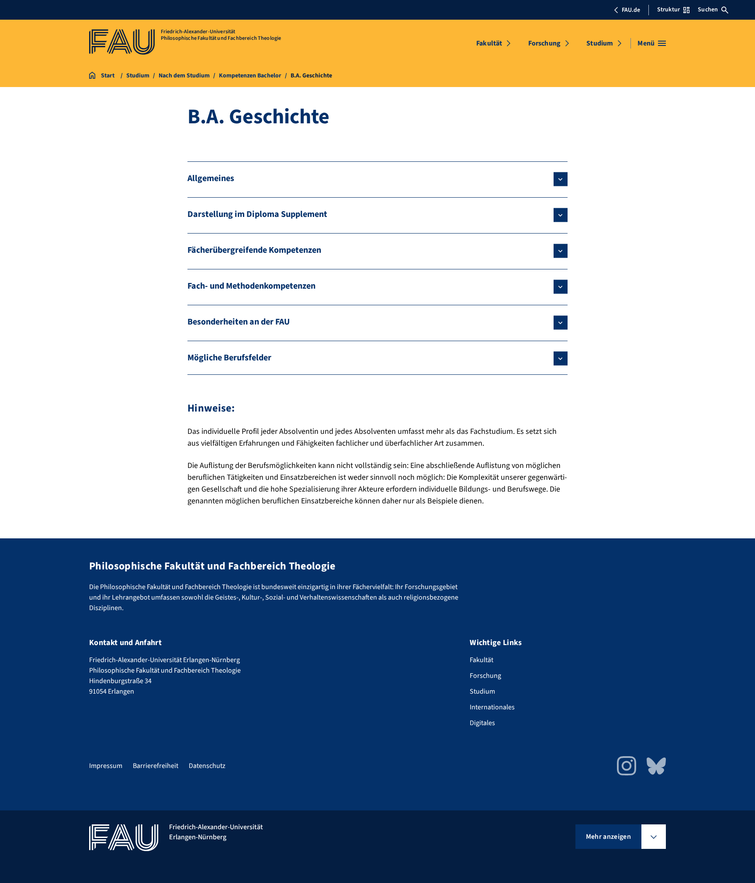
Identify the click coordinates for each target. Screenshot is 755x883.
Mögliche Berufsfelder (229, 358)
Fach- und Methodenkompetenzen (251, 286)
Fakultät (489, 43)
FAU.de (631, 10)
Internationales (492, 707)
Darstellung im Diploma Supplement (257, 214)
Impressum (105, 766)
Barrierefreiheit (155, 766)
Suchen (708, 9)
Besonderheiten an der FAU (238, 322)
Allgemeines (210, 178)
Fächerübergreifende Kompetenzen (254, 250)
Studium (599, 43)
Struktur (668, 9)
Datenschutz (207, 766)
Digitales (482, 723)
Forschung (544, 43)
